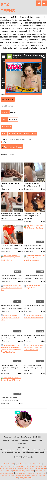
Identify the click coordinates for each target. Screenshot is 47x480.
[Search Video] (38, 3)
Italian (12, 133)
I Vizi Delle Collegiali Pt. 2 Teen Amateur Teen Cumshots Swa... (11, 277)
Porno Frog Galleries (7, 473)
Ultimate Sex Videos (22, 475)
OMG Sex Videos (6, 471)
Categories (25, 440)
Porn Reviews (26, 437)
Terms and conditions (11, 437)
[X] (41, 60)
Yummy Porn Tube (25, 478)
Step (34, 133)
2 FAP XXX (36, 437)
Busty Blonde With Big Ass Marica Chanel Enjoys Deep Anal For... (33, 368)
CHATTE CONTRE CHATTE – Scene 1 (10, 185)
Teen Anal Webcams (7, 475)
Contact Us (22, 443)
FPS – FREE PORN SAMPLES (18, 466)
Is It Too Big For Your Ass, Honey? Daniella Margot (32, 185)
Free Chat (6, 440)
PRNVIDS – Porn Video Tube (24, 473)
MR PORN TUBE (40, 468)
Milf (19, 133)
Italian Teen (7, 126)
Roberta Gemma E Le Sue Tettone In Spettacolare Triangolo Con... (32, 216)
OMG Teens (17, 471)
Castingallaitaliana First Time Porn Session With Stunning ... (33, 277)
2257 (40, 440)
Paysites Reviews (28, 471)
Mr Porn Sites (29, 468)
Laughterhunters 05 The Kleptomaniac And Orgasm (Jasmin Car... (10, 368)
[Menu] (44, 3)
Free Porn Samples (35, 466)
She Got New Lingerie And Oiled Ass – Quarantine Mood (34, 337)
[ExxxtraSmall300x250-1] (24, 92)
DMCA (34, 440)
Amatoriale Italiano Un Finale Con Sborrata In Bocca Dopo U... (11, 215)
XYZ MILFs (33, 475)
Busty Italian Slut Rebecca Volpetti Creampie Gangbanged (34, 247)
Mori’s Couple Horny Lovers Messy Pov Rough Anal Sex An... (11, 307)
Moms (27, 133)
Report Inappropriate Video (13, 147)
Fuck (5, 133)
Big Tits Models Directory (23, 464)
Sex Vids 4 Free (41, 473)
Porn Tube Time (40, 471)
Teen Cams (15, 440)
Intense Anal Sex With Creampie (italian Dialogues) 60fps (11, 337)
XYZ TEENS (8, 7)
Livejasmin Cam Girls (16, 468)
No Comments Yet (7, 99)
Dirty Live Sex (37, 464)
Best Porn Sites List (7, 464)
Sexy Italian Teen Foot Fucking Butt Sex (34, 307)
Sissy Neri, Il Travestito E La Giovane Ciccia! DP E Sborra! (10, 399)
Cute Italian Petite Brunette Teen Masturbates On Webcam (11, 247)
